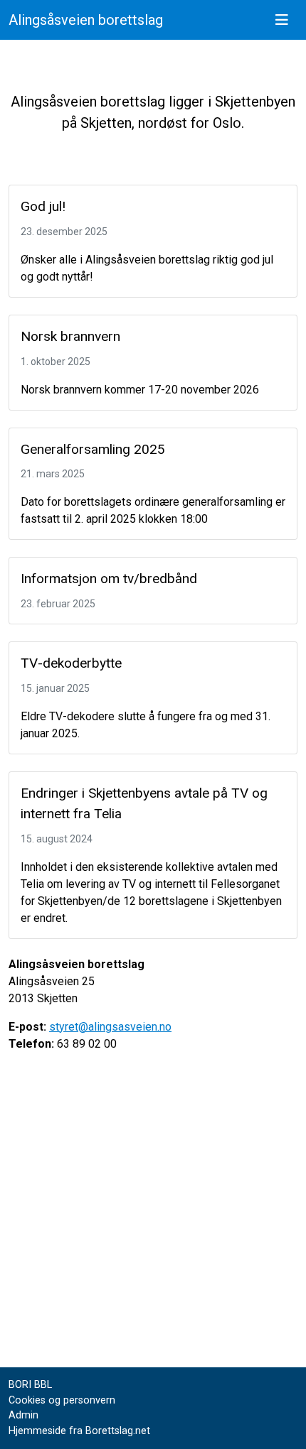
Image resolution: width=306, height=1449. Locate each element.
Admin (23, 1415)
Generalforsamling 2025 (93, 449)
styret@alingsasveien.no (110, 1026)
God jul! (43, 206)
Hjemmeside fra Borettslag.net (79, 1431)
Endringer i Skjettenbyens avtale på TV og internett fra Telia (144, 803)
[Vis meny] (281, 20)
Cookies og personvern (62, 1400)
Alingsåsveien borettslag (86, 19)
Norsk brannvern (70, 336)
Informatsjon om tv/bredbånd (109, 578)
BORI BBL (30, 1385)
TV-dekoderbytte (71, 663)
